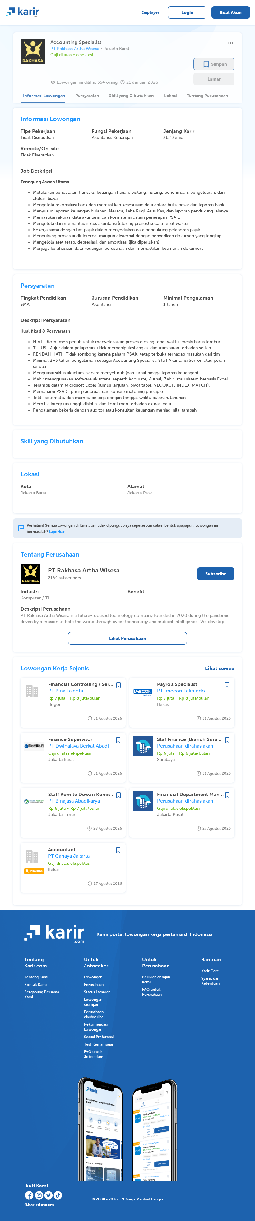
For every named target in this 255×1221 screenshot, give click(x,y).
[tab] (43, 95)
